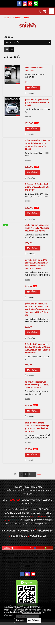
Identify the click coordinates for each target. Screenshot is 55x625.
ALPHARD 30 (19, 536)
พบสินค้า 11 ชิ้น (12, 57)
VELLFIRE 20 (45, 530)
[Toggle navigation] (51, 11)
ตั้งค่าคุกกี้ (19, 620)
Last (39, 474)
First (16, 474)
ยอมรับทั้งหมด (33, 620)
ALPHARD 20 (26, 530)
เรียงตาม (9, 37)
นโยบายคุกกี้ (8, 615)
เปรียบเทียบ (31, 93)
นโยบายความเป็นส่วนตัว (31, 612)
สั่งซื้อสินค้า (34, 88)
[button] (38, 11)
